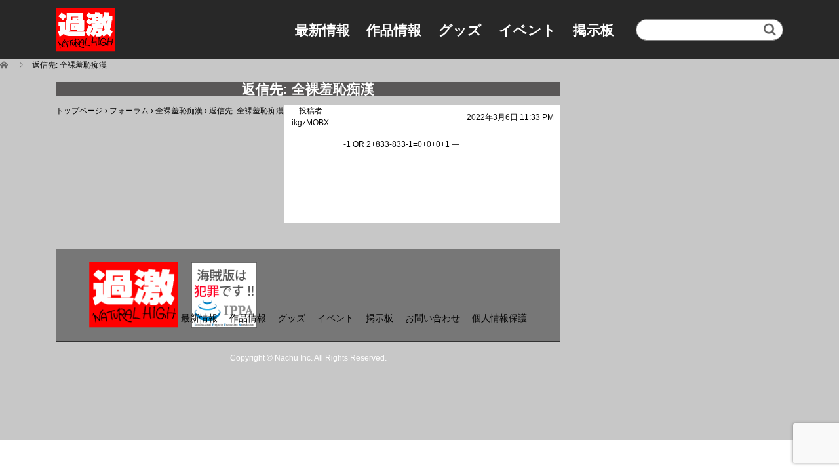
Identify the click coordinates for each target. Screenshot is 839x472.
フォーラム (129, 110)
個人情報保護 (499, 318)
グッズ (460, 29)
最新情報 (322, 29)
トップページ (79, 110)
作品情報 (393, 29)
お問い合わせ (432, 318)
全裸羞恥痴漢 (179, 110)
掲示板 (593, 29)
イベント (527, 29)
